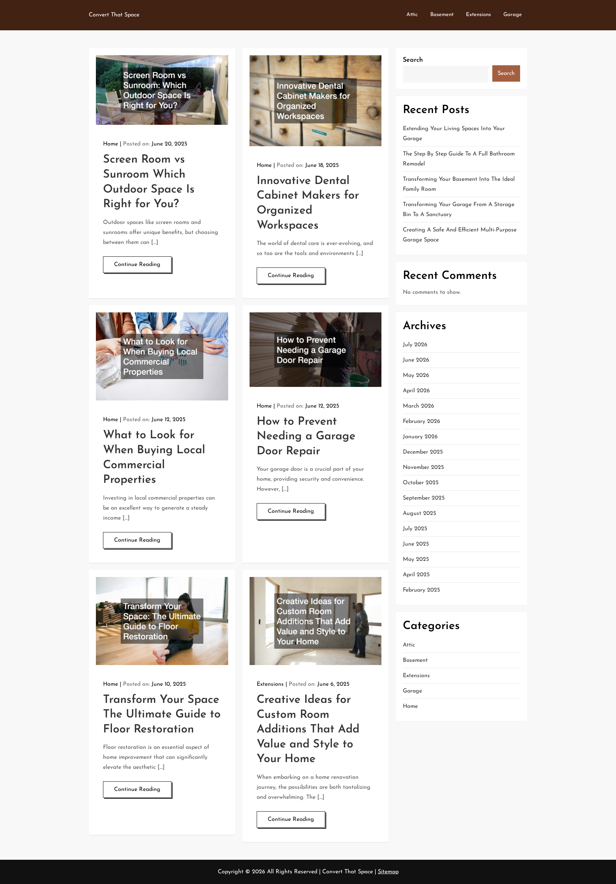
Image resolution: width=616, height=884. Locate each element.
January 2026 (420, 437)
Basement (441, 14)
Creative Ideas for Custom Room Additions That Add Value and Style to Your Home (308, 729)
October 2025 (420, 483)
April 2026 (416, 391)
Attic (412, 14)
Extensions (478, 14)
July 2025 (415, 529)
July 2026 (415, 345)
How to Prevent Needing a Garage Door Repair (306, 436)
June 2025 (416, 544)
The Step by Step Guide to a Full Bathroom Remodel (459, 159)
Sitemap (388, 872)
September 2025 (424, 498)
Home (110, 144)
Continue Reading (137, 264)
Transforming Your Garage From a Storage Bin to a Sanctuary (458, 210)
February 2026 (421, 422)
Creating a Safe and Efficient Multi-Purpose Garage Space (460, 235)
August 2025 (419, 514)
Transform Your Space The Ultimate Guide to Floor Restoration (162, 714)
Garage (512, 14)
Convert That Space (114, 15)
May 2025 (416, 560)
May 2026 (416, 376)
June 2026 (416, 360)
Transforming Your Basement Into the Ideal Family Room (459, 185)
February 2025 (421, 590)
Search (413, 60)
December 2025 (423, 452)
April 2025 (416, 575)
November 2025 (423, 468)
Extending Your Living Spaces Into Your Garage (454, 134)
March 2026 (418, 406)
